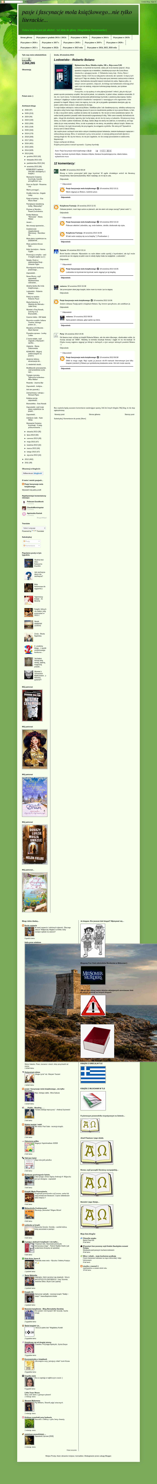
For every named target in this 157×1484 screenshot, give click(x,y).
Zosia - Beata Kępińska (39, 635)
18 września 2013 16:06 (92, 233)
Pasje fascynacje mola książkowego (81, 188)
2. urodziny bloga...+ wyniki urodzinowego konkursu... (40, 649)
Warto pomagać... (33, 190)
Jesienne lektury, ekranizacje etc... (33, 360)
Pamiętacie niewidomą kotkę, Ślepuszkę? (35, 205)
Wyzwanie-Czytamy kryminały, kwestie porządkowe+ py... (34, 179)
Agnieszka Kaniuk (34, 513)
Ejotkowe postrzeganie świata (37, 1175)
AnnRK (63, 170)
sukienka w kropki (32, 1225)
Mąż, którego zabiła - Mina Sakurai (47, 1093)
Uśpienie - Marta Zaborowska (32, 347)
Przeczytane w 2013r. (79, 37)
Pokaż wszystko (72, 1450)
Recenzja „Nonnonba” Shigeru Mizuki (48, 1210)
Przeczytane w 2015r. (121, 37)
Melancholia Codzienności (36, 1208)
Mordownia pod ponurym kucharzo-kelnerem (98, 1250)
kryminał (65, 154)
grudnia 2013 (32, 156)
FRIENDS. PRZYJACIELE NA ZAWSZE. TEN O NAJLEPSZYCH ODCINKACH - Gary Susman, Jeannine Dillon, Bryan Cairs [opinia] (52, 1279)
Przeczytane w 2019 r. (93, 42)
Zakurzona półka (32, 1141)
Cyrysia (63, 250)
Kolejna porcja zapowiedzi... (32, 399)
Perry (62, 334)
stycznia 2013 (32, 455)
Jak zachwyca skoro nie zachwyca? (39, 574)
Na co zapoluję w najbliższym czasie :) (49, 1378)
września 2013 (33, 166)
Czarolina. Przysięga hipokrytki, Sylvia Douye (51, 1344)
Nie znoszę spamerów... (35, 226)
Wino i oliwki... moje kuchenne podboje (99, 1256)
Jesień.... (29, 222)
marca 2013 (32, 448)
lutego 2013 (32, 452)
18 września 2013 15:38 (76, 286)
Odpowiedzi (67, 184)
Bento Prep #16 (88, 1240)
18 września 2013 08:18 (75, 170)
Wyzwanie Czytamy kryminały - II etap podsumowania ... (34, 425)
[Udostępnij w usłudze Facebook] (108, 151)
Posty (27, 541)
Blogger (108, 1456)
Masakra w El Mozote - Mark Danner (35, 329)
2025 (27, 113)
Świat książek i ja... (32, 1326)
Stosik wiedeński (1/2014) (38, 623)
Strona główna (26, 37)
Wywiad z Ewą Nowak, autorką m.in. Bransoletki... (35, 312)
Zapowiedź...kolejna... (34, 386)
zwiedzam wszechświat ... (35, 1434)
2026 (27, 110)
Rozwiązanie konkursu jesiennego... (35, 269)
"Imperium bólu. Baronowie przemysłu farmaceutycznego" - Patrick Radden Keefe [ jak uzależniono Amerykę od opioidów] (52, 1246)
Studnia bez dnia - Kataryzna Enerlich (39, 563)
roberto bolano (122, 154)
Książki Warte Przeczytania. (36, 1191)
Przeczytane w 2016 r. (29, 42)
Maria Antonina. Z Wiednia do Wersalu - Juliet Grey (35, 304)
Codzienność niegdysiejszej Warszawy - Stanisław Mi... (35, 232)
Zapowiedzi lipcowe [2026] (44, 1436)
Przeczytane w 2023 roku (73, 47)
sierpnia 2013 (32, 432)
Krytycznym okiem (32, 1072)
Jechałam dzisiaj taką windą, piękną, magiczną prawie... (40, 662)
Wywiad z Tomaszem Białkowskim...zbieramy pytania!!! (40, 675)
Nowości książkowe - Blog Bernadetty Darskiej (44, 1309)
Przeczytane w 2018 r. (72, 42)
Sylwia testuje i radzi (33, 1124)
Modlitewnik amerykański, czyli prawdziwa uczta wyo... (36, 370)
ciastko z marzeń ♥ (90, 1266)
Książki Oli (29, 1292)
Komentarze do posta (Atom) (75, 419)
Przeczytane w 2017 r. (50, 42)
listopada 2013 (33, 160)
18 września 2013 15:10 (109, 222)
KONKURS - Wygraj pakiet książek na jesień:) (34, 354)
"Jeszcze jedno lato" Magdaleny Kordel (49, 1328)
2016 (27, 143)
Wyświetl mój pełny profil (31, 490)
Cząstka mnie (30, 1376)
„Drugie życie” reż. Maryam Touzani (47, 1074)
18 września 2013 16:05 (109, 269)
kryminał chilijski (75, 154)
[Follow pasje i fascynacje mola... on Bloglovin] (32, 474)
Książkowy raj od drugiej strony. (38, 1342)
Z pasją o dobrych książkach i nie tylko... (42, 1242)
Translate (40, 531)
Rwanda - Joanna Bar (34, 383)
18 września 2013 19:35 (74, 334)
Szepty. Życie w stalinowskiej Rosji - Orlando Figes (34, 262)
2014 (27, 150)
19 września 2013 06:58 (109, 357)
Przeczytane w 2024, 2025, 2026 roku (102, 47)
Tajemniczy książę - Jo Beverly (38, 599)
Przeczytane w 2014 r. (100, 37)
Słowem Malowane (32, 1401)
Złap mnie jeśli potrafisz (43, 1160)
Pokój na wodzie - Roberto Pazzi (33, 298)
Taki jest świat (31, 1158)
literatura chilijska (88, 154)
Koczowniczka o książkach (36, 1359)
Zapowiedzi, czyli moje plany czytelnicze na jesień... (35, 409)
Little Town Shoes (32, 1393)
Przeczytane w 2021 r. (29, 47)
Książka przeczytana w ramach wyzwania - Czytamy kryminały (76, 145)
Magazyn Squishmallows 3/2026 (46, 1143)
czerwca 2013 (32, 438)
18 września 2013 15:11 (109, 188)
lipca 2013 (31, 435)
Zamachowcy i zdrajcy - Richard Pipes (35, 394)
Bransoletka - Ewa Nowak (36, 404)
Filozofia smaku (89, 1238)
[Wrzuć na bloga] (103, 151)
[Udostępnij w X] (106, 151)
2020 (27, 130)
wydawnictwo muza (62, 156)
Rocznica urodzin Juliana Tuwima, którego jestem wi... (36, 322)
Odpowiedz (64, 179)
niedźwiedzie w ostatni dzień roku (95, 1268)
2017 (27, 140)
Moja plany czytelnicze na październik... (36, 240)
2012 (27, 459)
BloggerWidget (42, 517)
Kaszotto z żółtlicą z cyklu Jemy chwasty (50, 1419)
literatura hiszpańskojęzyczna (105, 154)
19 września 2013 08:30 (83, 317)
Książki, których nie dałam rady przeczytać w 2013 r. (40, 612)
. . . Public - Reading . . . (34, 1108)
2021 (27, 127)
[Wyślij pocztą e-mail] (101, 151)
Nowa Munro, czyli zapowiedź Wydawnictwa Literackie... (33, 279)
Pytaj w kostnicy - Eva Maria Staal (34, 199)
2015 (27, 147)
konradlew (79, 1456)
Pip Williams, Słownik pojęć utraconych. (49, 1403)
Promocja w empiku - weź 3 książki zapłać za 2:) (36, 256)
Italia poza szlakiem (33, 942)
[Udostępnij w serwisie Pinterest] (110, 151)
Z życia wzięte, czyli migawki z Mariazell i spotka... (35, 341)
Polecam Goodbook (35, 502)
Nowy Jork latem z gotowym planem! (38, 1395)
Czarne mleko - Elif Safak (36, 317)
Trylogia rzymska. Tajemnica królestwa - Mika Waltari (35, 377)
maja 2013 (31, 442)
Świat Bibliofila (31, 1275)
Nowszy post (59, 414)
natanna (63, 286)
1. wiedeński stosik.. (34, 364)
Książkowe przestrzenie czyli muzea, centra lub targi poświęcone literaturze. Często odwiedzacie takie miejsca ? (52, 1196)
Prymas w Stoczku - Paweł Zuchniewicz (34, 210)
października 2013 (34, 163)
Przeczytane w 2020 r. (115, 42)
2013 (27, 153)
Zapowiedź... (31, 273)
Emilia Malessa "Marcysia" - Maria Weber (34, 217)
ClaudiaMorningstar (35, 507)
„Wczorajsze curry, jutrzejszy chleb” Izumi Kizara (52, 1361)
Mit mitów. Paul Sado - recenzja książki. (49, 1126)
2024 (27, 117)
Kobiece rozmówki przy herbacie (38, 1417)
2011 (27, 463)
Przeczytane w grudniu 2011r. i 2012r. (51, 37)
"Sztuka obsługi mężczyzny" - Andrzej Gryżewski (52, 1110)
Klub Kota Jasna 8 (32, 1258)
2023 (27, 120)
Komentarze (30, 546)
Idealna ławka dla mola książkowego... (35, 287)
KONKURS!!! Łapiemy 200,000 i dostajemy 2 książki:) (35, 171)
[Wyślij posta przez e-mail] (96, 151)
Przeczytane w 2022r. (50, 47)
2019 (27, 133)
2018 (27, 137)
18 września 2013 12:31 (86, 206)
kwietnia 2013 (32, 445)
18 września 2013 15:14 (76, 250)
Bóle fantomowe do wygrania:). (39, 586)
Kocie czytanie (31, 925)
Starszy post (129, 414)
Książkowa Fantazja (68, 206)
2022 (27, 123)
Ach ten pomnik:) (32, 389)
